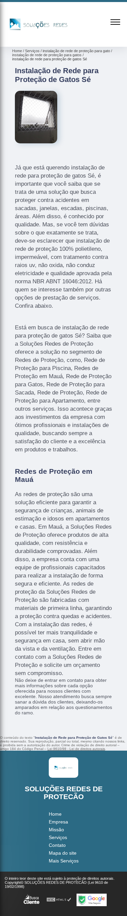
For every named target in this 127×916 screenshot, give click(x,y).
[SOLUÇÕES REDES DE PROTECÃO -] (38, 39)
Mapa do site (63, 853)
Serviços (58, 837)
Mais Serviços (64, 860)
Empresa (58, 822)
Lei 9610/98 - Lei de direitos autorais (76, 749)
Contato (57, 845)
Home (55, 814)
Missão (56, 829)
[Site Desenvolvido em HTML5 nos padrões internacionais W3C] (58, 899)
